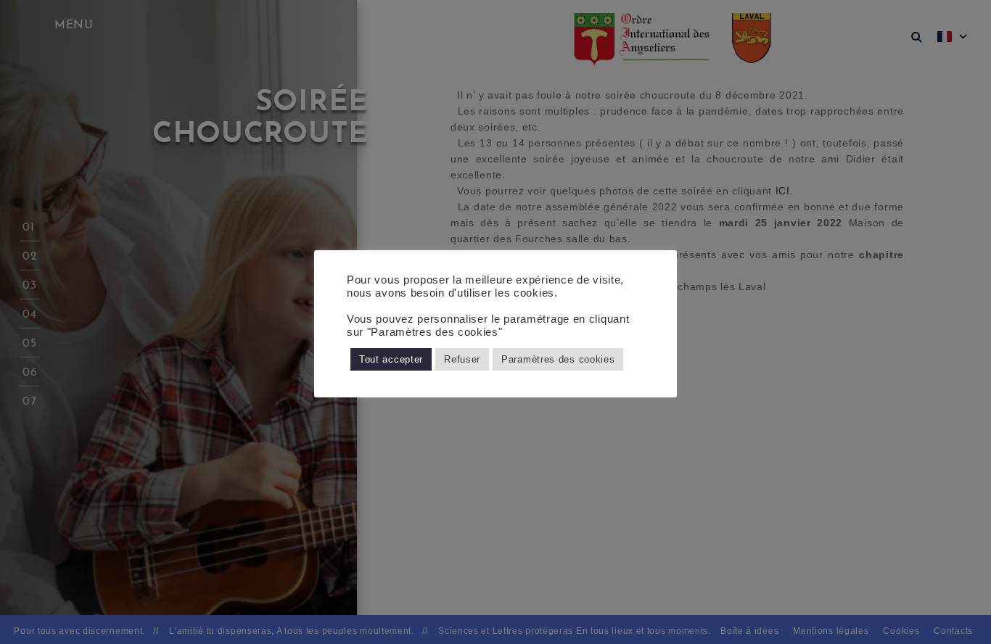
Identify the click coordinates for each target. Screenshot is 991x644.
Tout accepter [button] (391, 359)
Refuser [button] (462, 359)
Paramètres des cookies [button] (557, 359)
